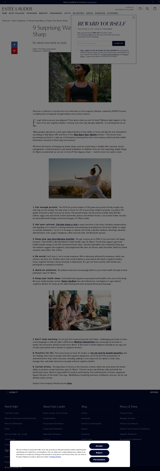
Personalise (99, 459)
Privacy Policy (55, 457)
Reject (99, 453)
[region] (70, 454)
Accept (99, 446)
